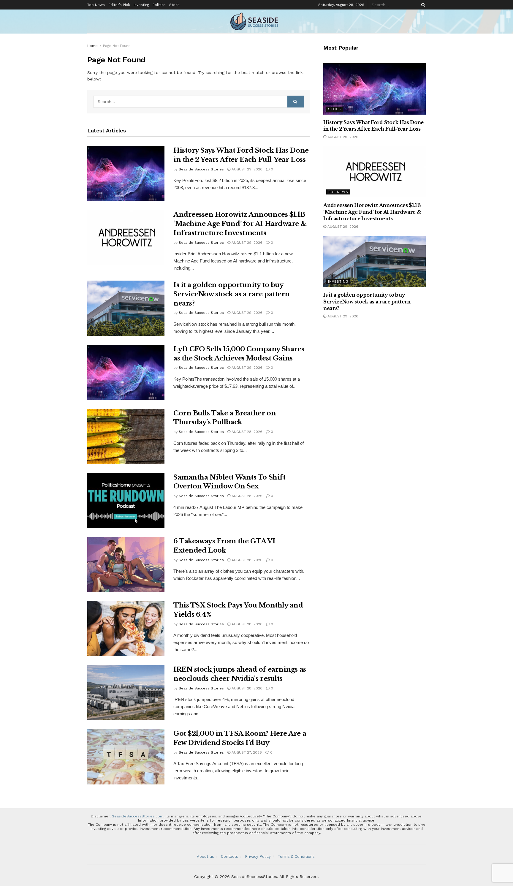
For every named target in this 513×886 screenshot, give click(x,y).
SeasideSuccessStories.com (137, 816)
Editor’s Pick (119, 5)
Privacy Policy (258, 856)
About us (205, 856)
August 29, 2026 (246, 169)
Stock (174, 5)
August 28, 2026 (246, 432)
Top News (96, 5)
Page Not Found (117, 46)
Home (92, 46)
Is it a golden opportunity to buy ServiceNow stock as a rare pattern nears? (231, 294)
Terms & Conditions (296, 856)
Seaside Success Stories (201, 169)
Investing (141, 5)
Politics (159, 5)
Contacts (229, 856)
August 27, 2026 (246, 752)
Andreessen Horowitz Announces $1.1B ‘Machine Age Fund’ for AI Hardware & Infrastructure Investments (239, 224)
